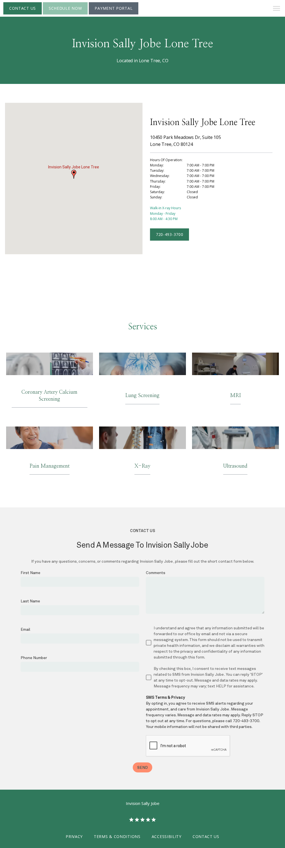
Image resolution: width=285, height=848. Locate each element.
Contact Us (206, 836)
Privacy (74, 836)
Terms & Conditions (117, 836)
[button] (276, 8)
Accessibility (166, 836)
